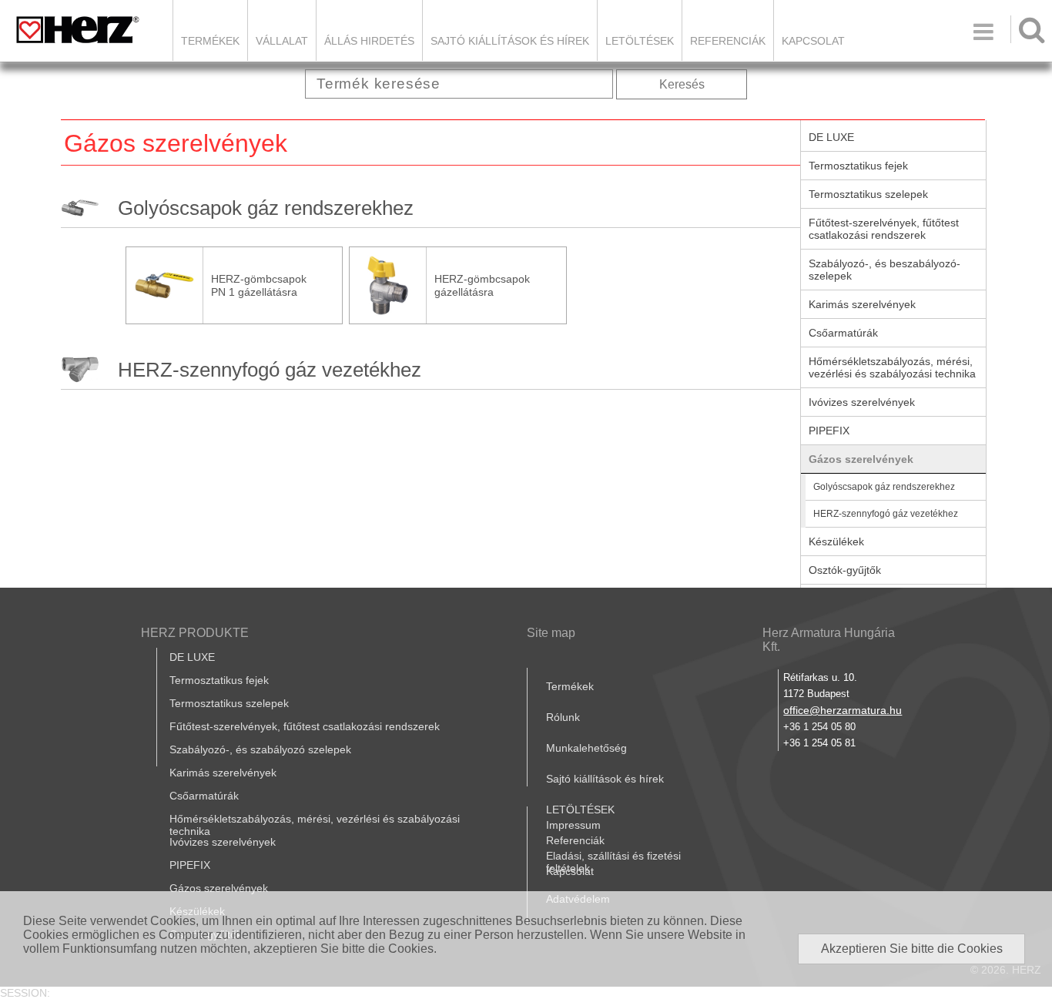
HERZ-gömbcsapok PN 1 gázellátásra (259, 285)
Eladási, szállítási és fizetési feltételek (613, 862)
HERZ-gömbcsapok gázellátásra (482, 285)
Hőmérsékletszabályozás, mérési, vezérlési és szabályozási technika (892, 367)
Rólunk (563, 717)
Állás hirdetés (369, 41)
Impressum (573, 825)
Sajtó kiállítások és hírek (510, 41)
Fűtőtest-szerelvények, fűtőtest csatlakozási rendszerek (884, 228)
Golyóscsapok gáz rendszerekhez (266, 208)
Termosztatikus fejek (858, 165)
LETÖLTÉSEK (639, 41)
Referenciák (728, 41)
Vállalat (282, 41)
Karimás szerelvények (862, 304)
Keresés (682, 84)
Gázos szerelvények (861, 459)
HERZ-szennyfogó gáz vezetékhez (269, 369)
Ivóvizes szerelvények (862, 402)
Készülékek (836, 541)
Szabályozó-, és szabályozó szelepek (260, 749)
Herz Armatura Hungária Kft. (828, 639)
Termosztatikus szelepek (868, 194)
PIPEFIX (829, 430)
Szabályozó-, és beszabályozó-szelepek (884, 269)
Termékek (210, 41)
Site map (551, 632)
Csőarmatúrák (843, 333)
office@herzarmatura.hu (842, 710)
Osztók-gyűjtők (845, 570)
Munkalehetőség (586, 748)
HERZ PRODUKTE (195, 632)
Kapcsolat (813, 41)
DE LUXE (831, 137)
